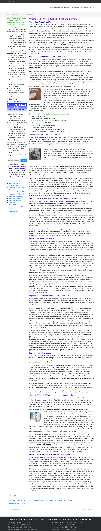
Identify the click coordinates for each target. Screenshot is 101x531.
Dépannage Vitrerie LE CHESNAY (63, 525)
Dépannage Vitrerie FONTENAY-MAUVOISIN (22, 529)
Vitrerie (13, 14)
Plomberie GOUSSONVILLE (36, 501)
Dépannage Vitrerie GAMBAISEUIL (19, 527)
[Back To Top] (97, 527)
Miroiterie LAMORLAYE (16, 192)
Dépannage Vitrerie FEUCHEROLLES (64, 529)
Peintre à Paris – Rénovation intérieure (59, 7)
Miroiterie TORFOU (15, 200)
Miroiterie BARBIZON (16, 198)
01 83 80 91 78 (11, 1)
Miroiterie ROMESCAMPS (17, 194)
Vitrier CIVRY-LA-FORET (13, 509)
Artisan (8, 14)
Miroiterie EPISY (14, 211)
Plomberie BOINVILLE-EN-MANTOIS (17, 501)
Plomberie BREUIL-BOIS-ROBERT (53, 501)
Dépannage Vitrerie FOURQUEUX (19, 523)
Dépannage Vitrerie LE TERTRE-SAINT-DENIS (67, 523)
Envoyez (23, 160)
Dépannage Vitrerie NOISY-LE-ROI (19, 525)
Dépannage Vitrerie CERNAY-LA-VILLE (64, 527)
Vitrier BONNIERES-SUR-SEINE (86, 509)
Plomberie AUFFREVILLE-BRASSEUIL (17, 503)
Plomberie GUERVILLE (69, 501)
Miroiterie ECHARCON (16, 196)
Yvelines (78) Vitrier (21, 14)
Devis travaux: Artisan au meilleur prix (81, 7)
